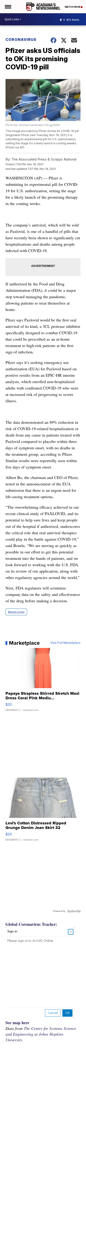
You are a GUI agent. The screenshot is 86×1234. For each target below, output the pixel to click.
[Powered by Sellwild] (73, 911)
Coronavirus (21, 39)
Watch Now (73, 6)
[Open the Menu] (7, 6)
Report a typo (16, 612)
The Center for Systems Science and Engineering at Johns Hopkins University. (41, 1034)
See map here (17, 1023)
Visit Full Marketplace (65, 643)
